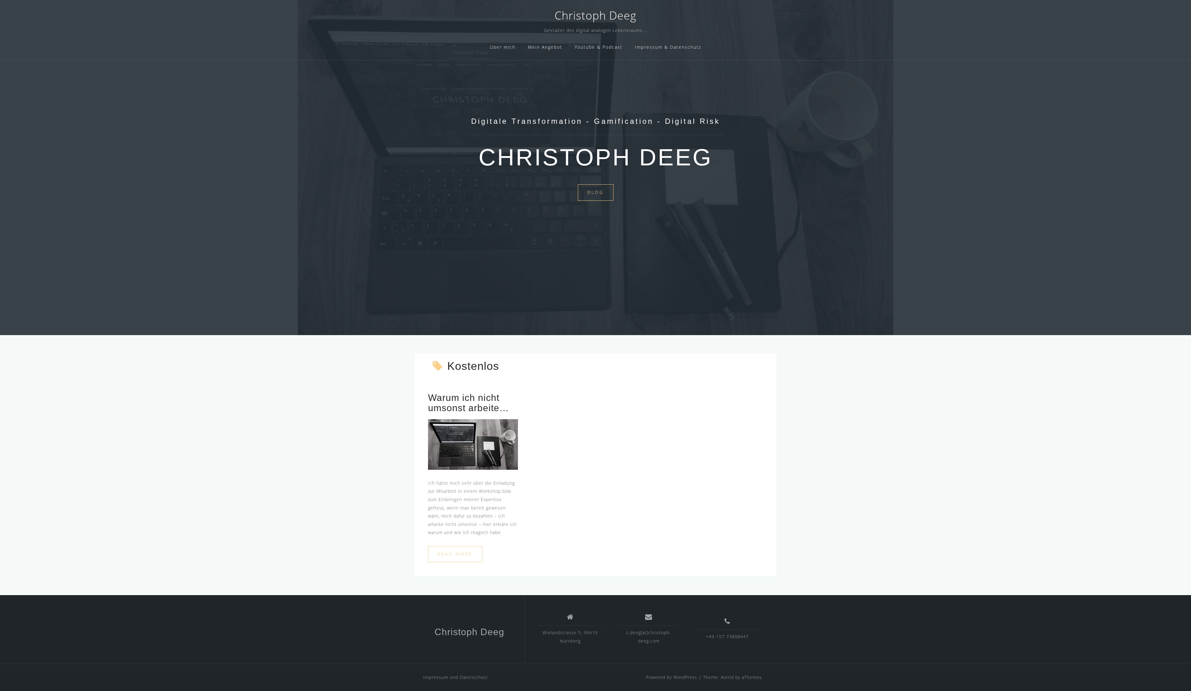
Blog (595, 192)
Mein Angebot (545, 47)
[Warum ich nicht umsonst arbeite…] (473, 444)
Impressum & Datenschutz (668, 47)
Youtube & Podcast (598, 47)
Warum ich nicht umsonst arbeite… (468, 403)
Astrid (727, 677)
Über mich (502, 47)
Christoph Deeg (595, 15)
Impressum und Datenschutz (455, 677)
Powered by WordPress (671, 677)
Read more (455, 554)
